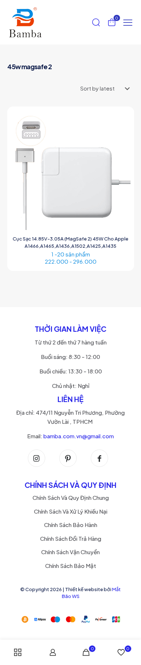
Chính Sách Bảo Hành (70, 524)
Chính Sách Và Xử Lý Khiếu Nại (70, 511)
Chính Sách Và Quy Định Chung (71, 497)
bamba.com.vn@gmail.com (78, 435)
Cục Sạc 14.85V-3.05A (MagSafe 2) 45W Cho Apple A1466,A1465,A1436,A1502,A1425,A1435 (70, 242)
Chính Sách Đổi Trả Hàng (70, 538)
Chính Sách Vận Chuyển (70, 551)
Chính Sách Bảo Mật (70, 565)
